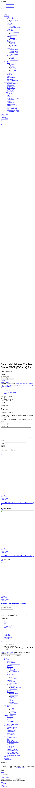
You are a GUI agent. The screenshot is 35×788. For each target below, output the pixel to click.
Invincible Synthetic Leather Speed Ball (14, 603)
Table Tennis (10, 30)
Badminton (10, 36)
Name (3, 440)
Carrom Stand (14, 49)
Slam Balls (10, 79)
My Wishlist (7, 638)
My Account (7, 635)
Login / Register (8, 759)
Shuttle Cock (13, 39)
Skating (9, 55)
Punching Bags (11, 91)
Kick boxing (30, 385)
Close (2, 763)
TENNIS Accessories (15, 44)
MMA (2, 386)
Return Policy (7, 627)
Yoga (8, 76)
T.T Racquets (13, 35)
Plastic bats (10, 96)
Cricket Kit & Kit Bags (13, 98)
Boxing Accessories (12, 83)
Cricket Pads (10, 102)
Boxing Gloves (11, 88)
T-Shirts (12, 64)
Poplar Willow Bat (12, 108)
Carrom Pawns (14, 51)
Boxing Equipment (9, 385)
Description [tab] (7, 390)
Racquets (12, 38)
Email (3, 443)
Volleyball (9, 29)
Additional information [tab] (10, 392)
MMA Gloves (10, 85)
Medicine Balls (11, 77)
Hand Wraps (10, 89)
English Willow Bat (12, 105)
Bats (8, 95)
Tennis (9, 41)
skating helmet (14, 60)
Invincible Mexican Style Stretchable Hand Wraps (17, 556)
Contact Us (7, 634)
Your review (4, 426)
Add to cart (4, 379)
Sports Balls (10, 23)
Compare (6, 758)
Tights (12, 66)
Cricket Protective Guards (13, 111)
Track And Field (11, 19)
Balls (11, 33)
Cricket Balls (10, 99)
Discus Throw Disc (15, 20)
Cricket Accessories (12, 93)
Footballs (12, 26)
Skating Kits (13, 58)
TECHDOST (12, 653)
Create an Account (5, 777)
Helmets (9, 101)
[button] (3, 499)
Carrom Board (14, 52)
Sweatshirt (13, 67)
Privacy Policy (7, 626)
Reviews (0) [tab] (7, 393)
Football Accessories (15, 27)
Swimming (10, 17)
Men (8, 63)
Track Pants (13, 70)
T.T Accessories (14, 32)
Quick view (4, 496)
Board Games (10, 48)
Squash (9, 46)
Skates (12, 57)
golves (24, 385)
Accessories (10, 73)
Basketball (10, 21)
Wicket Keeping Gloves (13, 110)
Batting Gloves (11, 104)
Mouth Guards (11, 86)
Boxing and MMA (20, 383)
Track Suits (13, 68)
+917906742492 (7, 4)
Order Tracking (8, 624)
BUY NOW (10, 379)
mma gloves (8, 386)
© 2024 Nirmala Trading (7, 652)
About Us (6, 623)
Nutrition (9, 74)
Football (9, 24)
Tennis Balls (13, 45)
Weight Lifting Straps (12, 80)
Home (5, 622)
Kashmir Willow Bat (12, 107)
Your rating (4, 424)
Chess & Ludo (14, 54)
